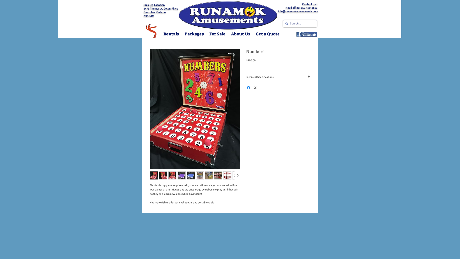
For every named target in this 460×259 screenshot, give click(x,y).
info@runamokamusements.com (298, 11)
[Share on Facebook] (248, 87)
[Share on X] (255, 87)
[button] (171, 34)
